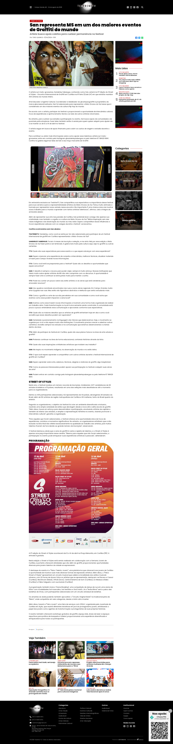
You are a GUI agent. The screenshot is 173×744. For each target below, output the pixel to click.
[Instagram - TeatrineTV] (134, 7)
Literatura (62, 708)
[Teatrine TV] (86, 7)
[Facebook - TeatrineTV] (137, 7)
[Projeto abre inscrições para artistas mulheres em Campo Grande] (100, 650)
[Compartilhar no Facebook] (136, 38)
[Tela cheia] (109, 150)
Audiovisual (62, 716)
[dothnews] (122, 739)
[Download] (99, 150)
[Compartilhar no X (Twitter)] (139, 38)
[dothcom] (140, 739)
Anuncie (126, 708)
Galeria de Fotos (107, 711)
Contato (126, 713)
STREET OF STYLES (36, 21)
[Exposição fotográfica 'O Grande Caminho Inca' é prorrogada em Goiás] (42, 678)
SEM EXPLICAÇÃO (124, 92)
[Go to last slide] (33, 168)
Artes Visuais (63, 711)
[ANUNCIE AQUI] (128, 52)
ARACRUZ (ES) (62, 688)
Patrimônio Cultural (65, 723)
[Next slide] (109, 168)
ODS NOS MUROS (91, 661)
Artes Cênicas (63, 721)
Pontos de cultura (65, 718)
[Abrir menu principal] (31, 7)
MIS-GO (31, 688)
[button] (35, 195)
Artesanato (63, 713)
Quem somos (128, 711)
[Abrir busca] (142, 7)
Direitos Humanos (86, 718)
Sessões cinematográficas (89, 713)
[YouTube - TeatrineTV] (131, 7)
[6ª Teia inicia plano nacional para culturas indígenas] (71, 678)
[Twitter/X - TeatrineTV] (128, 7)
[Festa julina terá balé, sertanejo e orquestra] (42, 650)
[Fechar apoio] (170, 711)
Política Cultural (85, 708)
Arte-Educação (85, 721)
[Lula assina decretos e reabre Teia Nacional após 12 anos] (100, 678)
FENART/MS (122, 78)
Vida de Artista (85, 716)
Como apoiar (128, 718)
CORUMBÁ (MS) (33, 661)
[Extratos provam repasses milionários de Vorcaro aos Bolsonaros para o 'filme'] (71, 650)
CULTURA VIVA (90, 688)
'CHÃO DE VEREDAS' (125, 98)
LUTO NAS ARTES (124, 72)
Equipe (125, 716)
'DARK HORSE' (62, 661)
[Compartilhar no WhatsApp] (142, 38)
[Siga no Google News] (71, 629)
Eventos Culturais (86, 711)
